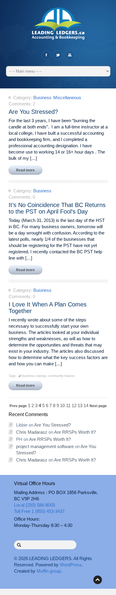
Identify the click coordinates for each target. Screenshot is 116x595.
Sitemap (69, 55)
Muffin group (49, 570)
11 (68, 405)
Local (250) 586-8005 (34, 504)
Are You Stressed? (52, 424)
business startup (34, 376)
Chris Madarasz (31, 432)
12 (74, 405)
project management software (45, 446)
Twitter (58, 55)
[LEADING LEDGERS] (58, 26)
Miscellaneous (67, 97)
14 (86, 405)
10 (62, 405)
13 (80, 405)
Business (42, 97)
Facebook (46, 55)
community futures (61, 376)
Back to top (97, 579)
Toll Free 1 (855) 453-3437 (39, 511)
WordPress (71, 564)
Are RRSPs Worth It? (75, 432)
